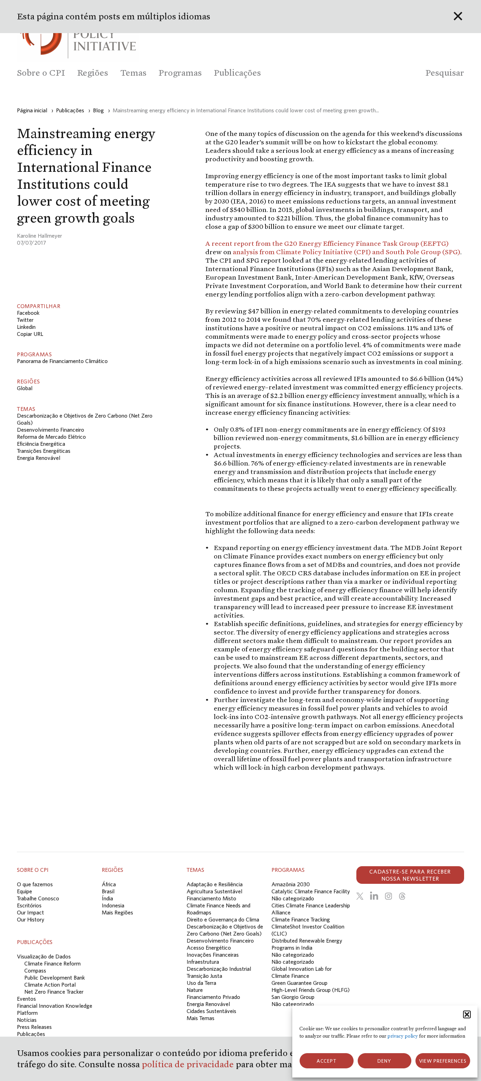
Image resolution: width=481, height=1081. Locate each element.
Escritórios (29, 905)
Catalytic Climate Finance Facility (310, 891)
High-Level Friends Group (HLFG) (310, 990)
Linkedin (26, 327)
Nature (195, 990)
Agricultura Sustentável (214, 891)
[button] (466, 1014)
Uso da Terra (201, 983)
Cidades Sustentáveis (211, 1011)
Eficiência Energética (41, 443)
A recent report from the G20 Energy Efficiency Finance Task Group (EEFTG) (327, 243)
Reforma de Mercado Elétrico (51, 436)
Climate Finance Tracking (300, 919)
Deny (384, 1061)
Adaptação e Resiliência (215, 884)
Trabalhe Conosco (38, 898)
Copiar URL (30, 334)
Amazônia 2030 (290, 884)
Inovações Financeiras (213, 954)
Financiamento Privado (213, 997)
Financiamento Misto (211, 898)
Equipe (24, 891)
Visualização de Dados (44, 956)
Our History (30, 919)
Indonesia (113, 905)
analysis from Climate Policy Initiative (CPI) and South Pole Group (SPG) (346, 252)
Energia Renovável (38, 458)
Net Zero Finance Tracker (53, 991)
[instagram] (388, 896)
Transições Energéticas (43, 451)
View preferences (443, 1061)
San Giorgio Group (292, 997)
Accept (327, 1061)
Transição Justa (204, 976)
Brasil (108, 891)
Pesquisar (444, 72)
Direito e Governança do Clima (223, 919)
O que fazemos (35, 884)
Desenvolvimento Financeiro (50, 429)
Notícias (27, 1020)
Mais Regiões (117, 912)
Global (24, 388)
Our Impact (30, 912)
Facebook (28, 313)
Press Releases (34, 1027)
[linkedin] (374, 896)
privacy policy (402, 1036)
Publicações (31, 1034)
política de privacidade (189, 1064)
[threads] (402, 896)
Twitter (25, 320)
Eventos (26, 998)
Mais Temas (200, 1018)
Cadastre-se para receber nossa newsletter (410, 875)
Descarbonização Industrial (219, 969)
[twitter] (359, 896)
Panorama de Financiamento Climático (62, 361)
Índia (107, 898)
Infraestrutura (203, 961)
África (109, 884)
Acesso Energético (209, 947)
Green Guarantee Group (299, 983)
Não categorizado (292, 898)
